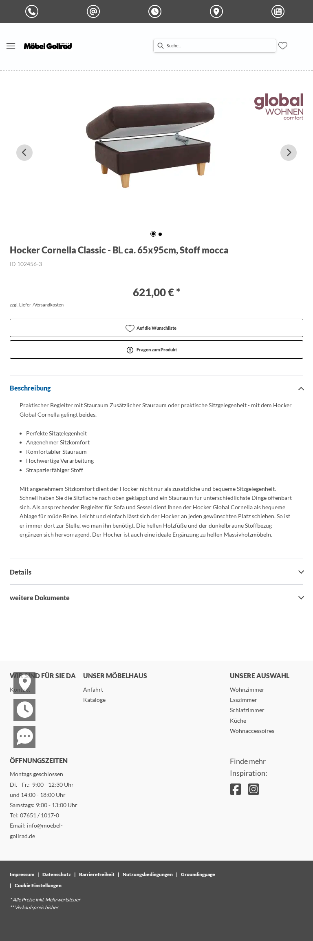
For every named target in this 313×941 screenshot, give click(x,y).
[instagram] (253, 789)
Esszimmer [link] (243, 699)
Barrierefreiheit (97, 874)
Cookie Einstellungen (38, 885)
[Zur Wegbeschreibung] (19, 676)
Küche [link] (238, 720)
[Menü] (10, 45)
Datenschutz (56, 874)
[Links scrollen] (24, 152)
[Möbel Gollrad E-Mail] (95, 11)
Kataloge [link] (94, 699)
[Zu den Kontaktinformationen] (19, 729)
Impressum (22, 874)
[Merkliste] (282, 45)
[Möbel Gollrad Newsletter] (279, 11)
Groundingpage (198, 874)
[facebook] (235, 789)
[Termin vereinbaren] (19, 702)
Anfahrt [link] (93, 689)
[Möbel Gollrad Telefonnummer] (33, 11)
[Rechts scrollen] (288, 152)
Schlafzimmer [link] (247, 709)
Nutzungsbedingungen (148, 874)
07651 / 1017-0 (39, 815)
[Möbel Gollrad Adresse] (218, 11)
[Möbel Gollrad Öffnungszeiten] (156, 11)
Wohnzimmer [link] (247, 689)
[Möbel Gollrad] (48, 45)
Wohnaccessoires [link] (252, 730)
